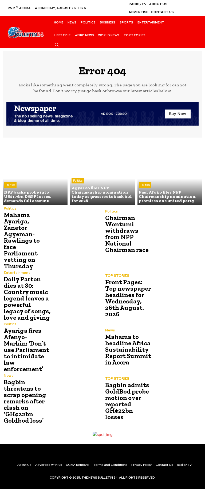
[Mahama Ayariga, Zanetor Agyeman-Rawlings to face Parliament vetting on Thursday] (76, 232)
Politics (10, 185)
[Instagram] (195, 5)
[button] (56, 44)
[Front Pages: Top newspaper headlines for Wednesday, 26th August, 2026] (177, 296)
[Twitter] (189, 11)
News (110, 330)
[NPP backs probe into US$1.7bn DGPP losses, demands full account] (35, 172)
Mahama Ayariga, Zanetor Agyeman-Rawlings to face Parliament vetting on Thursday (22, 240)
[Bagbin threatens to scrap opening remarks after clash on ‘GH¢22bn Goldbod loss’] (76, 399)
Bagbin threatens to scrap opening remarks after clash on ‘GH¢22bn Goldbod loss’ (25, 401)
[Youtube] (195, 11)
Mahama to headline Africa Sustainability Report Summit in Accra (128, 349)
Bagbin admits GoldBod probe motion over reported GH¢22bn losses (127, 401)
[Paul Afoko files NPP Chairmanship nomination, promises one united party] (169, 172)
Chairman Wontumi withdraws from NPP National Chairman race (127, 234)
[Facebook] (189, 5)
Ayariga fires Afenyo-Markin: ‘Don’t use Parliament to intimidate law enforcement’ (26, 350)
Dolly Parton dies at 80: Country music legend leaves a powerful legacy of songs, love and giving (27, 298)
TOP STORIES (117, 275)
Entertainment (17, 272)
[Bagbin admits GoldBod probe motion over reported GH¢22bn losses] (177, 399)
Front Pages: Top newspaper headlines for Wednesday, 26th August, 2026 (128, 298)
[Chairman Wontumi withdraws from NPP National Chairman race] (177, 232)
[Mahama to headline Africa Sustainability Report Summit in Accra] (177, 347)
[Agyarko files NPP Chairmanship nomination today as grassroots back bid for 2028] (102, 172)
